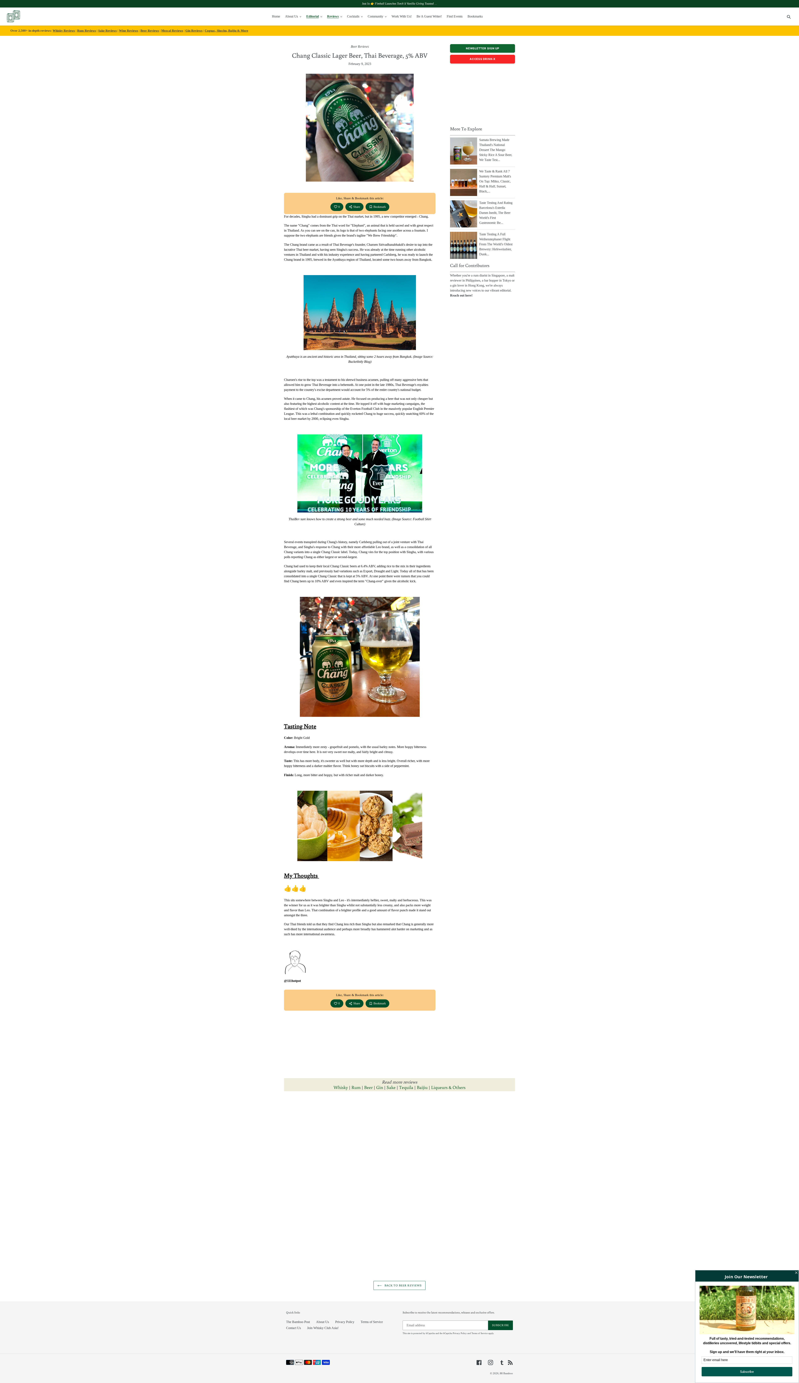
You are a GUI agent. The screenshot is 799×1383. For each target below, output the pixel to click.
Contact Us (293, 1328)
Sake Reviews (107, 30)
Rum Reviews (86, 30)
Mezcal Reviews (172, 30)
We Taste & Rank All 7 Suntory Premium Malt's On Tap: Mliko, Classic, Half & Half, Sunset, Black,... (495, 181)
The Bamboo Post (298, 1322)
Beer (368, 1087)
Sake (391, 1087)
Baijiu (422, 1087)
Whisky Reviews (64, 30)
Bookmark (379, 206)
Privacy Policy (344, 1322)
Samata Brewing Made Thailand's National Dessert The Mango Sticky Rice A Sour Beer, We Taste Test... (495, 150)
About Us (322, 1322)
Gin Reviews (193, 30)
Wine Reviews (128, 30)
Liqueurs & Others (448, 1087)
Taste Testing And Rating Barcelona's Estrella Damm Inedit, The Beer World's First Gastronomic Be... (495, 212)
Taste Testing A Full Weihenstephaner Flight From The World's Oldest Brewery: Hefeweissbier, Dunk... (495, 244)
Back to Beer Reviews (403, 1285)
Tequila (406, 1087)
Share (356, 206)
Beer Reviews (149, 30)
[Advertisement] (482, 94)
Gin (379, 1087)
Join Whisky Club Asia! (323, 1328)
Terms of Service (372, 1322)
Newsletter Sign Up (482, 48)
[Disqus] (399, 1152)
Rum (356, 1087)
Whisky (341, 1087)
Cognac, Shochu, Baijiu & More (226, 30)
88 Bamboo (506, 1373)
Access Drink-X (482, 59)
